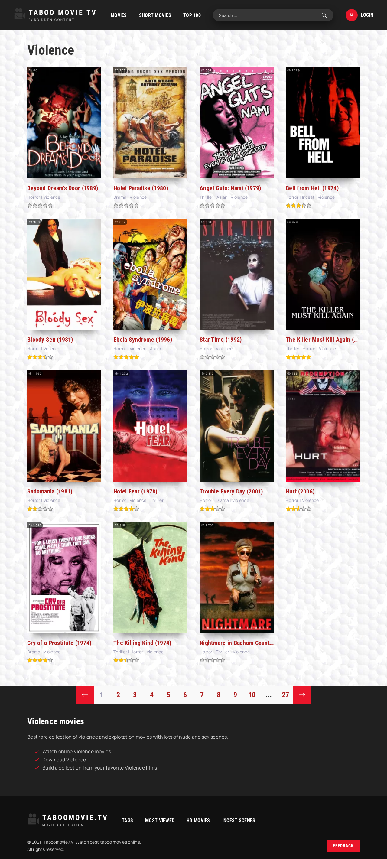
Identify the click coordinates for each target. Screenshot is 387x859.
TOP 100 (192, 15)
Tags (127, 820)
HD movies (198, 820)
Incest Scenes (238, 820)
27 (285, 695)
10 (252, 695)
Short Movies (155, 15)
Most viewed (159, 820)
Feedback (343, 845)
